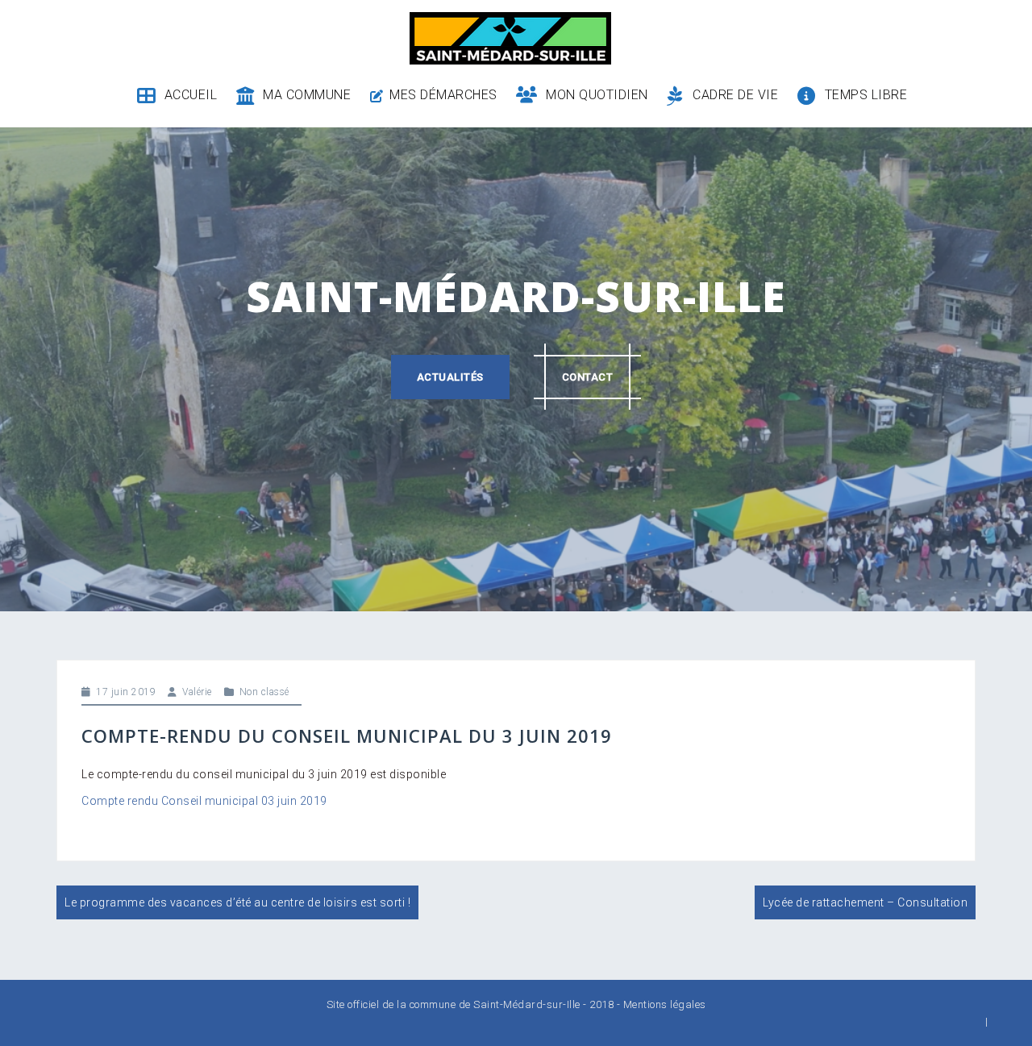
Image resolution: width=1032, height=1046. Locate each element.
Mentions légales (664, 1004)
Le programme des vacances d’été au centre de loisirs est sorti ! (237, 902)
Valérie (197, 692)
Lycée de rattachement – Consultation (865, 902)
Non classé (264, 692)
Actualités (450, 377)
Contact (588, 377)
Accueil (190, 94)
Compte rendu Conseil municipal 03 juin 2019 (204, 800)
